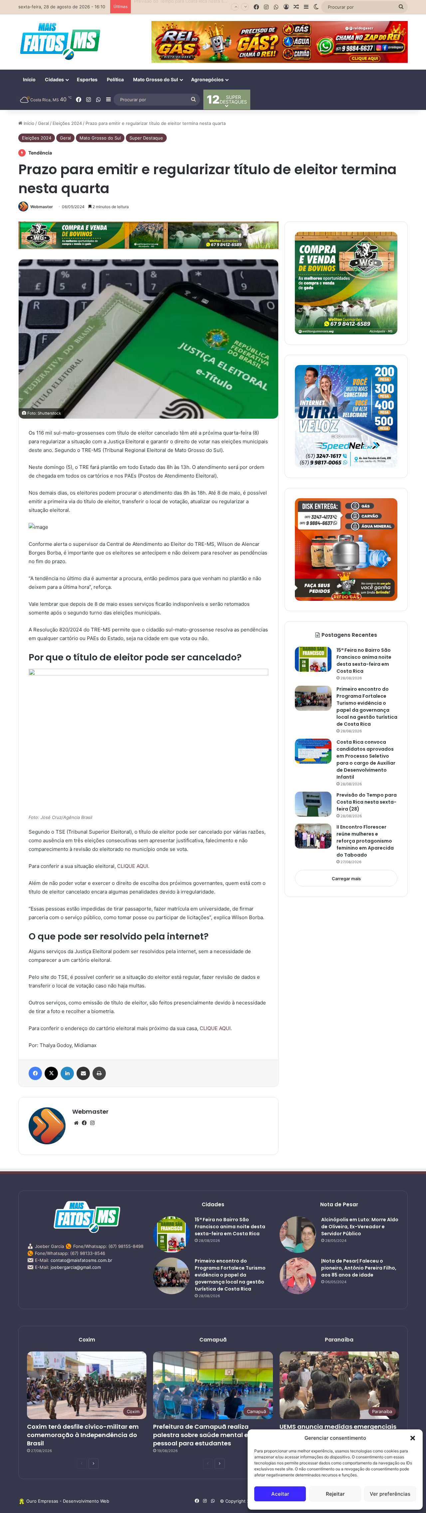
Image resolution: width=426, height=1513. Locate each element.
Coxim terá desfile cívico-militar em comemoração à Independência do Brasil (83, 1434)
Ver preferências (390, 1494)
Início (29, 79)
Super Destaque (146, 138)
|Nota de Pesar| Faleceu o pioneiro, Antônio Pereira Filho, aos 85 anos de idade (358, 1268)
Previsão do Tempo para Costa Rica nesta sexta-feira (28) (194, 6)
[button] (412, 1438)
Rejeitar (335, 1494)
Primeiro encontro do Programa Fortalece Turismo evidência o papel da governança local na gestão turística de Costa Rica (230, 1275)
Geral (43, 123)
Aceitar (280, 1494)
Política (115, 79)
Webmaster (41, 206)
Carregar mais (346, 878)
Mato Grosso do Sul (155, 79)
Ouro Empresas (42, 1501)
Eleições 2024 (67, 123)
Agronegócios (207, 79)
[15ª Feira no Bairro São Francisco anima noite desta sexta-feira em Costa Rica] (313, 659)
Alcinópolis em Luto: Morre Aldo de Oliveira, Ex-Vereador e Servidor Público (359, 1226)
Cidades (54, 79)
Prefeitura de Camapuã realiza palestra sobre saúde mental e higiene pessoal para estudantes (212, 1434)
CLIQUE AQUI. (133, 866)
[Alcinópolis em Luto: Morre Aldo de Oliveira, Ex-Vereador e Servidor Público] (298, 1234)
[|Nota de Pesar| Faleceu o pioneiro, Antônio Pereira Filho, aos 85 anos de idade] (298, 1276)
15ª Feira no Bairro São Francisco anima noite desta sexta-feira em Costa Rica (230, 1226)
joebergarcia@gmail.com (76, 1267)
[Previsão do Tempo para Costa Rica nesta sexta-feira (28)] (313, 804)
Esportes (87, 79)
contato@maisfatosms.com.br (81, 1260)
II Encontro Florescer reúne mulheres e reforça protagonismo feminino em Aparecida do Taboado (365, 841)
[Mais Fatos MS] (60, 41)
